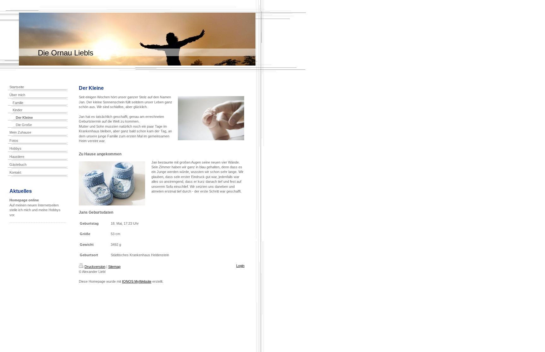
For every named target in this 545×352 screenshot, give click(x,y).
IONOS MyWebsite (136, 281)
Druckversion (95, 266)
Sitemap (114, 266)
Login (240, 266)
